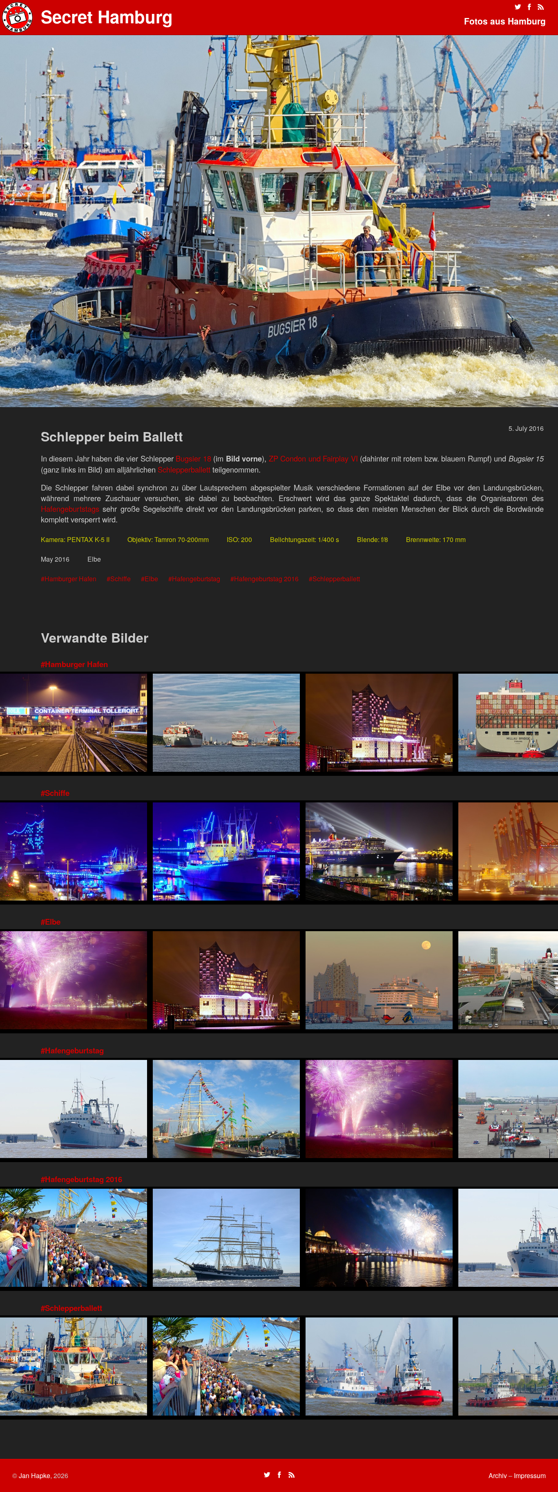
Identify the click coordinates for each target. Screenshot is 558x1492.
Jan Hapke (34, 1475)
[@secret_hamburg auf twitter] (518, 7)
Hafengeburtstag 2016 (266, 578)
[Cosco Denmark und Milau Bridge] (226, 724)
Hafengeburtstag (196, 578)
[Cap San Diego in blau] (226, 852)
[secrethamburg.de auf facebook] (529, 7)
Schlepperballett (184, 469)
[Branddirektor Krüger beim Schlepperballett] (379, 1367)
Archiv (498, 1475)
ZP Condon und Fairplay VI (313, 458)
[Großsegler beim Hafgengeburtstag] (226, 1110)
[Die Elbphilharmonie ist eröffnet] (379, 724)
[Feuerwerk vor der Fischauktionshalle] (379, 1239)
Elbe (151, 578)
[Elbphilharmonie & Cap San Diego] (73, 852)
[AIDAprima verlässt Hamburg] (379, 981)
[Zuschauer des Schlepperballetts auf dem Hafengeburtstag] (73, 1239)
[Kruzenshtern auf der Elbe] (226, 1239)
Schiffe (120, 578)
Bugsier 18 (193, 458)
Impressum (530, 1475)
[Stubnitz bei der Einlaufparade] (73, 1110)
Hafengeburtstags (70, 508)
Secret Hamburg (107, 16)
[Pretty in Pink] (73, 981)
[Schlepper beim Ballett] (73, 1367)
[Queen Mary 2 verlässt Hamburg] (379, 852)
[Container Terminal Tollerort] (73, 724)
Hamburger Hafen (70, 578)
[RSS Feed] (541, 7)
